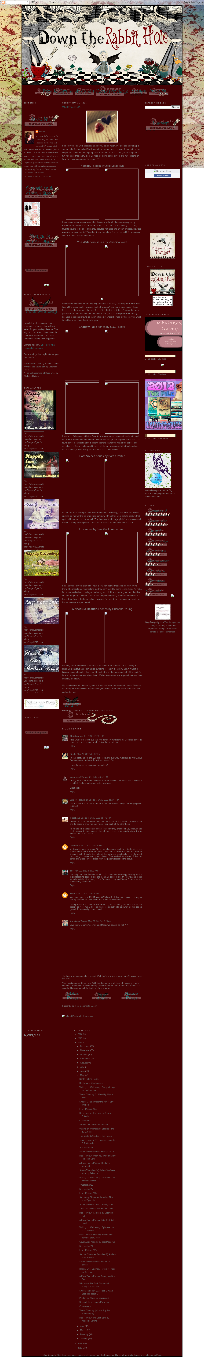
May (82, 1075)
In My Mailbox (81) (88, 1193)
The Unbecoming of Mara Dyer (40, 373)
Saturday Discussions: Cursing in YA (96, 1204)
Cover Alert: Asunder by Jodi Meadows (97, 1242)
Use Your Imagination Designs (71, 1355)
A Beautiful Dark (33, 363)
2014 (80, 1034)
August (83, 1063)
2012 (80, 1042)
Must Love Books (78, 818)
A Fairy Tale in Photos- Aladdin (93, 1124)
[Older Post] (72, 1000)
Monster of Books (78, 921)
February (84, 1334)
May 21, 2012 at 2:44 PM (107, 800)
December (85, 1046)
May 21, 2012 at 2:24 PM (96, 777)
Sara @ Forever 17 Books (82, 800)
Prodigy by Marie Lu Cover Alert (94, 1298)
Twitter (40, 172)
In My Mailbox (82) (88, 1109)
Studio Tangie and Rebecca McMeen (144, 1355)
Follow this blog (162, 175)
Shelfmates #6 (86, 1147)
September (85, 1058)
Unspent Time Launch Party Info (94, 1302)
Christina (74, 736)
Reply (72, 746)
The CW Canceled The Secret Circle (96, 1208)
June (82, 1071)
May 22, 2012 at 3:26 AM (99, 921)
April (82, 1326)
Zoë (71, 871)
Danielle (74, 845)
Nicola (73, 754)
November (85, 1050)
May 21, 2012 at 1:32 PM (88, 754)
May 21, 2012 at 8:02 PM (86, 871)
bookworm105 (77, 777)
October (84, 1054)
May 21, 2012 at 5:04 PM (90, 845)
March (83, 1330)
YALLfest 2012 (86, 1185)
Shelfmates (107, 710)
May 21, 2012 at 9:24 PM (87, 893)
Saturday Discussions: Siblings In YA (96, 1151)
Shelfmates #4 (86, 1246)
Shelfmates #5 (86, 1189)
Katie (72, 893)
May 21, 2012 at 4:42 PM (99, 818)
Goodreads (28, 172)
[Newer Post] (131, 1000)
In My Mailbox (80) (88, 1250)
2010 (80, 1348)
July (82, 1067)
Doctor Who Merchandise (91, 1083)
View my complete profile (38, 177)
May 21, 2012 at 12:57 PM (92, 736)
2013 (80, 1038)
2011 (80, 1343)
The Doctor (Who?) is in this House (95, 1136)
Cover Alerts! (85, 1120)
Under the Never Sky (35, 367)
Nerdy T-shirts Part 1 (88, 1079)
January (84, 1338)
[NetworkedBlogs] (162, 171)
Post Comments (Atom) (86, 1006)
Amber (42, 131)
